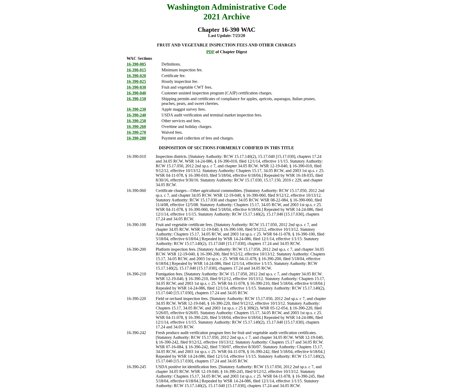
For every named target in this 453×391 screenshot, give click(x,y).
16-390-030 (136, 87)
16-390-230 (136, 109)
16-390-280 (136, 138)
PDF (210, 52)
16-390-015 (136, 70)
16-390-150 (136, 99)
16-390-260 (136, 126)
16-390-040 (136, 93)
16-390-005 (136, 64)
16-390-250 (136, 121)
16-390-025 (136, 81)
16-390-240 (136, 115)
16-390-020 (136, 75)
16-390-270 (136, 132)
